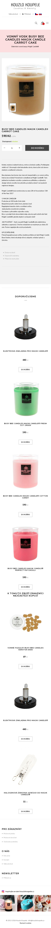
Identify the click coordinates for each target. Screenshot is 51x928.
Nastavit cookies (25, 923)
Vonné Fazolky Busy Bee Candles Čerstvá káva (26, 649)
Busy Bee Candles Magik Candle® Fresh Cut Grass (25, 424)
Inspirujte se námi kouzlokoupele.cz (19, 891)
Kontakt (6, 860)
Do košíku (37, 148)
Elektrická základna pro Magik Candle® (25, 351)
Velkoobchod (13, 14)
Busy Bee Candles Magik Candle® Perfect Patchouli (25, 569)
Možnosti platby (9, 833)
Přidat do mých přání (12, 259)
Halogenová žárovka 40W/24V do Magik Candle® (25, 794)
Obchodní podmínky (11, 842)
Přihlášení (27, 14)
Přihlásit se (7, 878)
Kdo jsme (7, 856)
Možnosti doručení (10, 837)
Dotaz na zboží (10, 252)
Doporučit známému (12, 256)
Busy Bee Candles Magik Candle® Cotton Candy (25, 497)
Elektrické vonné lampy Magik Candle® (25, 46)
